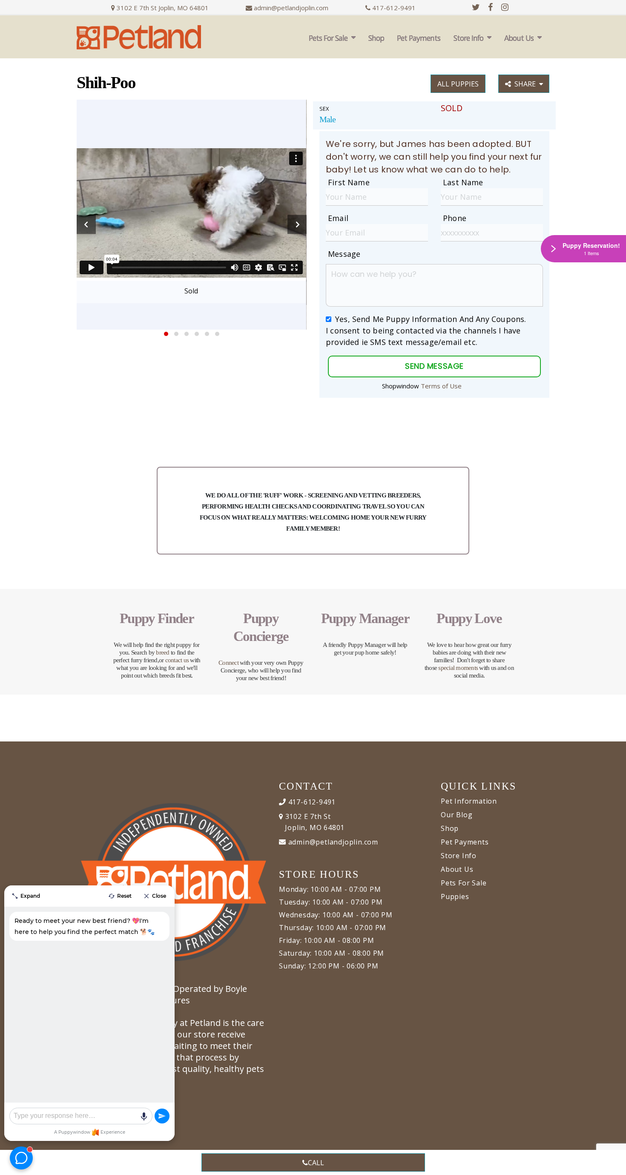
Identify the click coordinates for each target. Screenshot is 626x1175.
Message (344, 254)
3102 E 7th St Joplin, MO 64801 (162, 7)
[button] (166, 334)
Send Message (434, 366)
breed (162, 652)
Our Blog (456, 814)
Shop (376, 38)
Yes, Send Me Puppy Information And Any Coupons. (430, 319)
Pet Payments (418, 38)
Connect (228, 662)
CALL (316, 1162)
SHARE (526, 84)
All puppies (458, 84)
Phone (454, 218)
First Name (349, 182)
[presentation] (86, 224)
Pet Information (469, 801)
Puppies (455, 896)
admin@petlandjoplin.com (291, 7)
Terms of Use (441, 386)
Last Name (463, 182)
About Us (519, 38)
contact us (177, 660)
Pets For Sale (328, 38)
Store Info (468, 38)
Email (338, 218)
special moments (458, 667)
